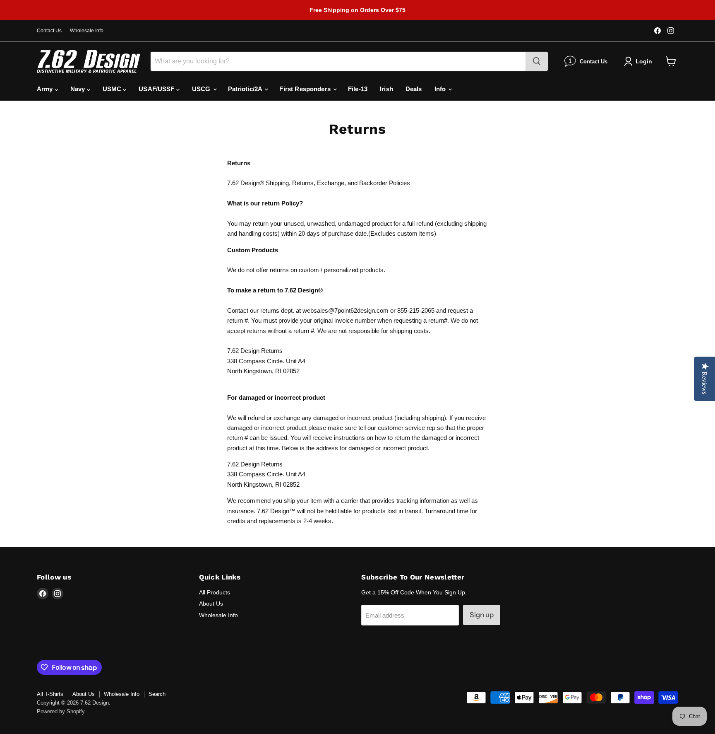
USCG (202, 88)
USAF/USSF (157, 88)
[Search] (536, 61)
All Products (214, 592)
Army (46, 88)
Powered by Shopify (61, 711)
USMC (113, 88)
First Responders (305, 88)
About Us (211, 603)
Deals (413, 88)
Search (157, 694)
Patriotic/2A (246, 88)
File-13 (357, 88)
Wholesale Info (86, 31)
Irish (386, 88)
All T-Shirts (50, 694)
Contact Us (49, 31)
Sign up (482, 615)
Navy (78, 88)
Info (441, 88)
